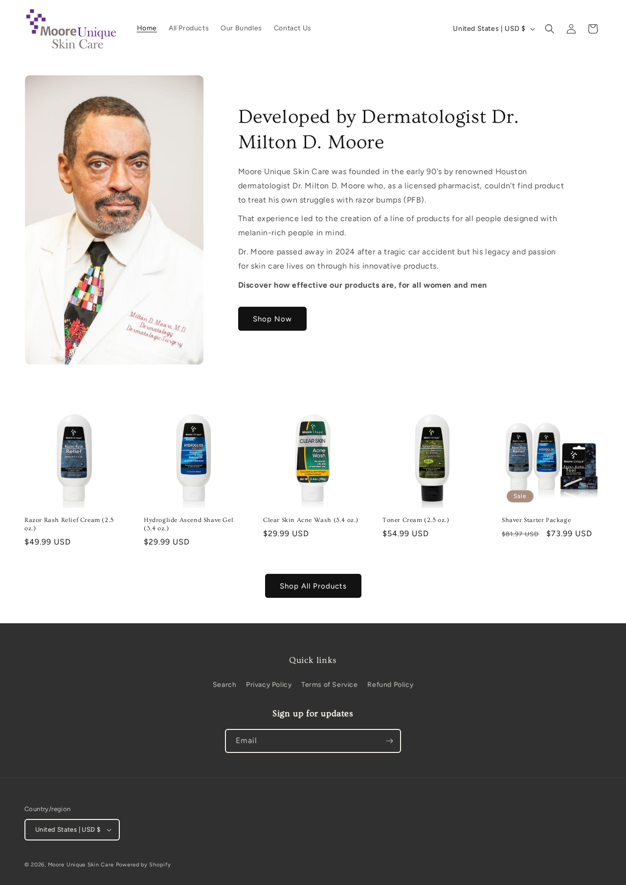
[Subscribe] (389, 741)
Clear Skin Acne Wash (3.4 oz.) (310, 520)
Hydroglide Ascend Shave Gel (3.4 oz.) (188, 524)
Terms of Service (329, 685)
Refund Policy (390, 685)
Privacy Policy (268, 685)
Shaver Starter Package (536, 520)
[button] (549, 29)
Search (225, 685)
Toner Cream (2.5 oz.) (415, 520)
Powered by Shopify (143, 865)
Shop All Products (313, 586)
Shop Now (272, 319)
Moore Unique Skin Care (81, 865)
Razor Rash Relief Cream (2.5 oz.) (69, 524)
